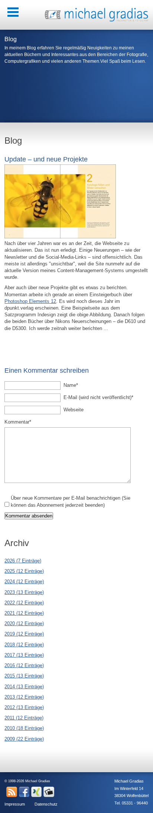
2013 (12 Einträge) (24, 697)
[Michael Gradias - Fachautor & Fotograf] (97, 20)
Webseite (74, 409)
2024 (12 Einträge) (24, 581)
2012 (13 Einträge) (24, 707)
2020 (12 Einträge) (24, 623)
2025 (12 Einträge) (24, 571)
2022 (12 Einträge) (24, 602)
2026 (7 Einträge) (22, 561)
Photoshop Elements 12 (30, 301)
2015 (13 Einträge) (24, 676)
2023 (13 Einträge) (24, 592)
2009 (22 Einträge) (24, 739)
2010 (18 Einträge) (24, 728)
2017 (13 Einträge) (24, 655)
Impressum (14, 804)
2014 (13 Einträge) (24, 686)
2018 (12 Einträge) (24, 644)
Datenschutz (46, 804)
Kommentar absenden (28, 516)
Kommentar (17, 422)
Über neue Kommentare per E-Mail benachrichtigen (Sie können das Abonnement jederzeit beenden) (70, 501)
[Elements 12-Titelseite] (60, 236)
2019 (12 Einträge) (24, 634)
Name (74, 385)
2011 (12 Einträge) (23, 718)
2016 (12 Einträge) (24, 665)
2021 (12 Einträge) (24, 613)
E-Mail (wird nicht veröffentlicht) (98, 397)
